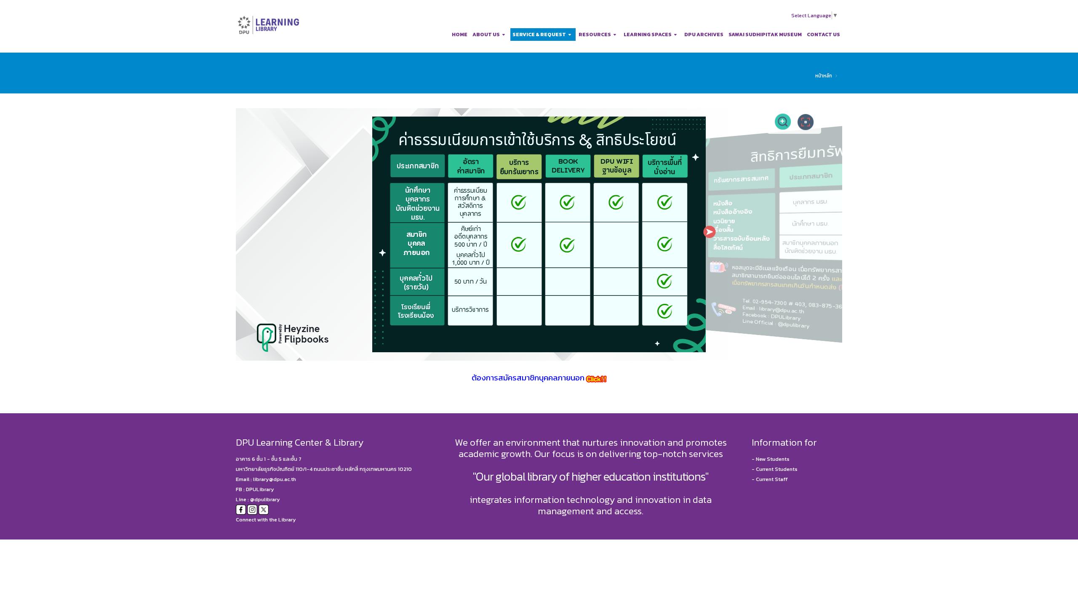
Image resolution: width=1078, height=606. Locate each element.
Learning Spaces (648, 34)
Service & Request (539, 34)
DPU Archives (703, 34)
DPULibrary (260, 489)
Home (459, 34)
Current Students (777, 469)
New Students (773, 459)
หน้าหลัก (823, 76)
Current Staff (772, 479)
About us (486, 34)
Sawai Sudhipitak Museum (765, 34)
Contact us (823, 34)
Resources (595, 34)
